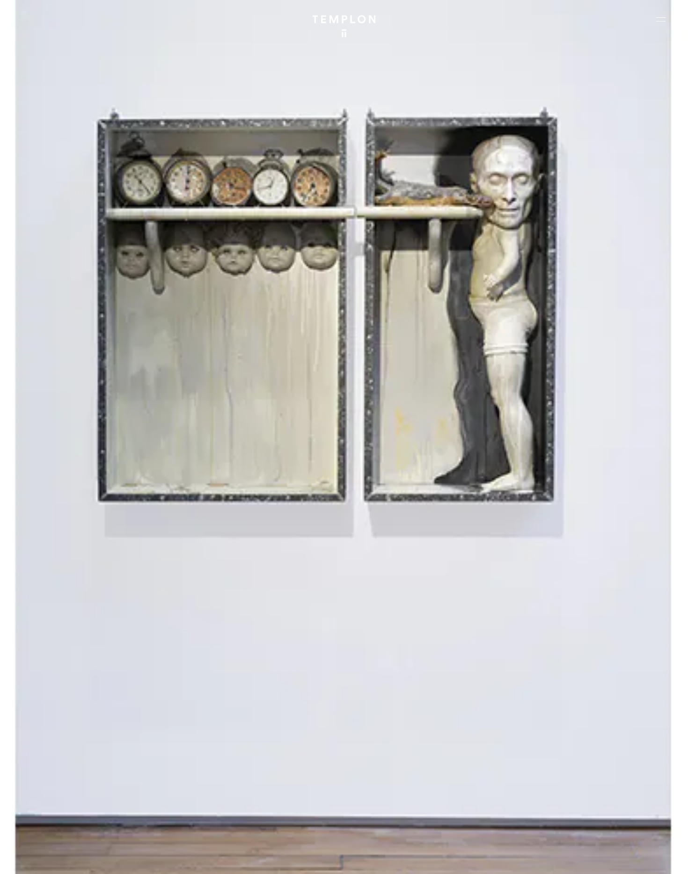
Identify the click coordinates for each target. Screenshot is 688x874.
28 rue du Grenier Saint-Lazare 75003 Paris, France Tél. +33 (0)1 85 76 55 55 (76, 786)
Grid (247, 858)
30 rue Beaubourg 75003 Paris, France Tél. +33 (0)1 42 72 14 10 (62, 723)
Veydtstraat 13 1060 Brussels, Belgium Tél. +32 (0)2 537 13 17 (231, 723)
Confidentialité (606, 858)
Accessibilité (651, 858)
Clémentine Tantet (169, 858)
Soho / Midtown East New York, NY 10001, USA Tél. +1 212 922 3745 (236, 786)
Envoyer (385, 795)
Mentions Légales (557, 858)
